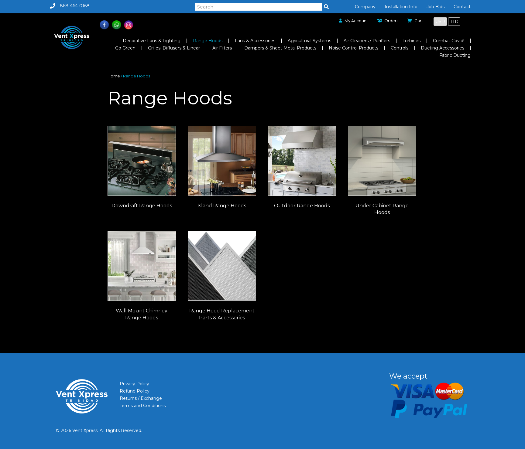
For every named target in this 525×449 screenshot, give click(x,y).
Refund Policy (134, 391)
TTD (454, 21)
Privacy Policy (134, 383)
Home (114, 76)
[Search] (326, 7)
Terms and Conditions (143, 405)
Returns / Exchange (141, 398)
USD (440, 21)
